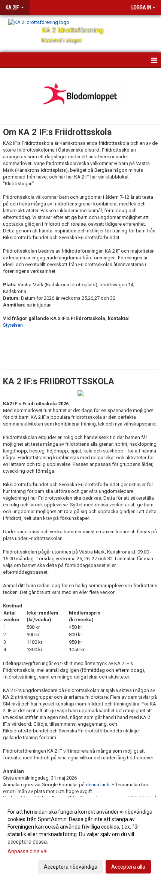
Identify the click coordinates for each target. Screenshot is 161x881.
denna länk (97, 784)
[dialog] (80, 839)
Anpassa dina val (27, 851)
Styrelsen (13, 325)
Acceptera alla (128, 867)
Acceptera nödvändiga (70, 867)
